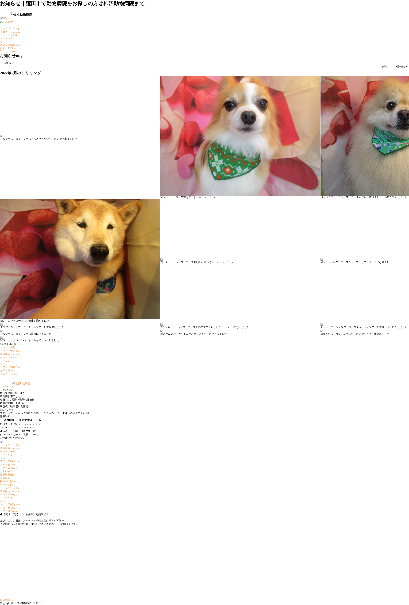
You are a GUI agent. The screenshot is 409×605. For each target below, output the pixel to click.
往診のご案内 (7, 481)
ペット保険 (6, 484)
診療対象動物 (7, 474)
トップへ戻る (7, 347)
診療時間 (5, 478)
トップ (4, 59)
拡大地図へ (6, 599)
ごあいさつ (6, 471)
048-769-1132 (7, 386)
